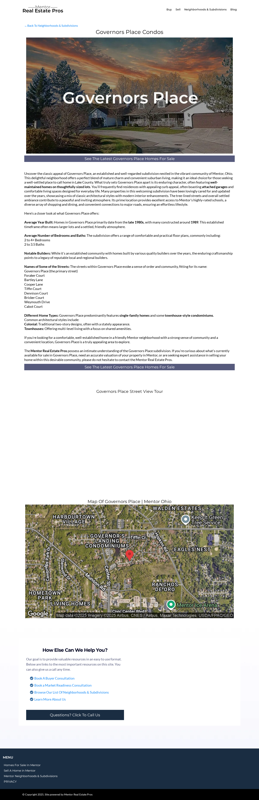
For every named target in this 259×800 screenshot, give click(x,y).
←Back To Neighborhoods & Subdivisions (51, 25)
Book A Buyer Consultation (54, 678)
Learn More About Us (50, 699)
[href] (129, 561)
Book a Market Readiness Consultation (63, 685)
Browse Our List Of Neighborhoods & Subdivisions (71, 692)
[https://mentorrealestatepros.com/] (51, 9)
